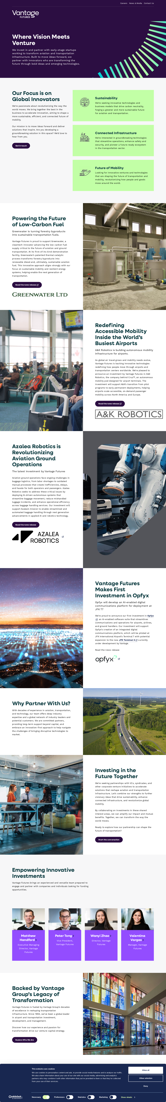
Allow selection (145, 1078)
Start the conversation (108, 839)
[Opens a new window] (38, 537)
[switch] (69, 1097)
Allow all (145, 1070)
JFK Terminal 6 (128, 640)
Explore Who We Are (24, 1040)
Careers (123, 3)
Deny (146, 1086)
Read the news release (28, 284)
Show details (126, 1097)
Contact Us (149, 3)
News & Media (135, 3)
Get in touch (21, 145)
